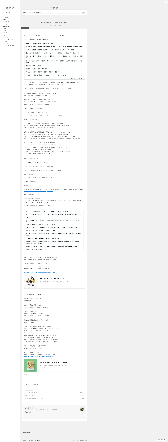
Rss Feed (24, 440)
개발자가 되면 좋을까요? (29, 393)
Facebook (32, 440)
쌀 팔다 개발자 (10, 8)
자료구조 (5, 23)
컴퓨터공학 (6, 21)
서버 (4, 15)
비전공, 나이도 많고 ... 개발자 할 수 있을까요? (32, 12)
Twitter (28, 440)
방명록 (4, 56)
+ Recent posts (26, 432)
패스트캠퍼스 (6, 13)
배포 (4, 30)
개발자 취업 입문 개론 (8, 39)
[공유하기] (28, 385)
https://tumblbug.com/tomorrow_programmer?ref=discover (39, 356)
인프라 (5, 24)
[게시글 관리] (30, 385)
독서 (4, 48)
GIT (4, 28)
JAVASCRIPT (6, 26)
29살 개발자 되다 (7, 12)
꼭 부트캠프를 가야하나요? (30, 395)
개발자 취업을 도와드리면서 (30, 392)
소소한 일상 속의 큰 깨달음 (9, 45)
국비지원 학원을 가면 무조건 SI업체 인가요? (33, 398)
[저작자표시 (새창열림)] (37, 384)
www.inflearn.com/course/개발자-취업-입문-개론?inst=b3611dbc (40, 272)
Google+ (39, 440)
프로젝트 (5, 37)
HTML (5, 32)
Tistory (78, 440)
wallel (85, 440)
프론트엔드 (6, 41)
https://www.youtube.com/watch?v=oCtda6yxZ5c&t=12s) (38, 191)
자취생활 (5, 43)
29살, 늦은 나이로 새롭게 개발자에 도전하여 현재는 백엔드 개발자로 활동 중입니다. (42, 409)
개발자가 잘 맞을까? (29, 396)
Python (5, 19)
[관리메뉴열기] (166, 2)
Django (5, 17)
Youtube (35, 440)
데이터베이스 (6, 34)
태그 (3, 54)
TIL (4, 35)
